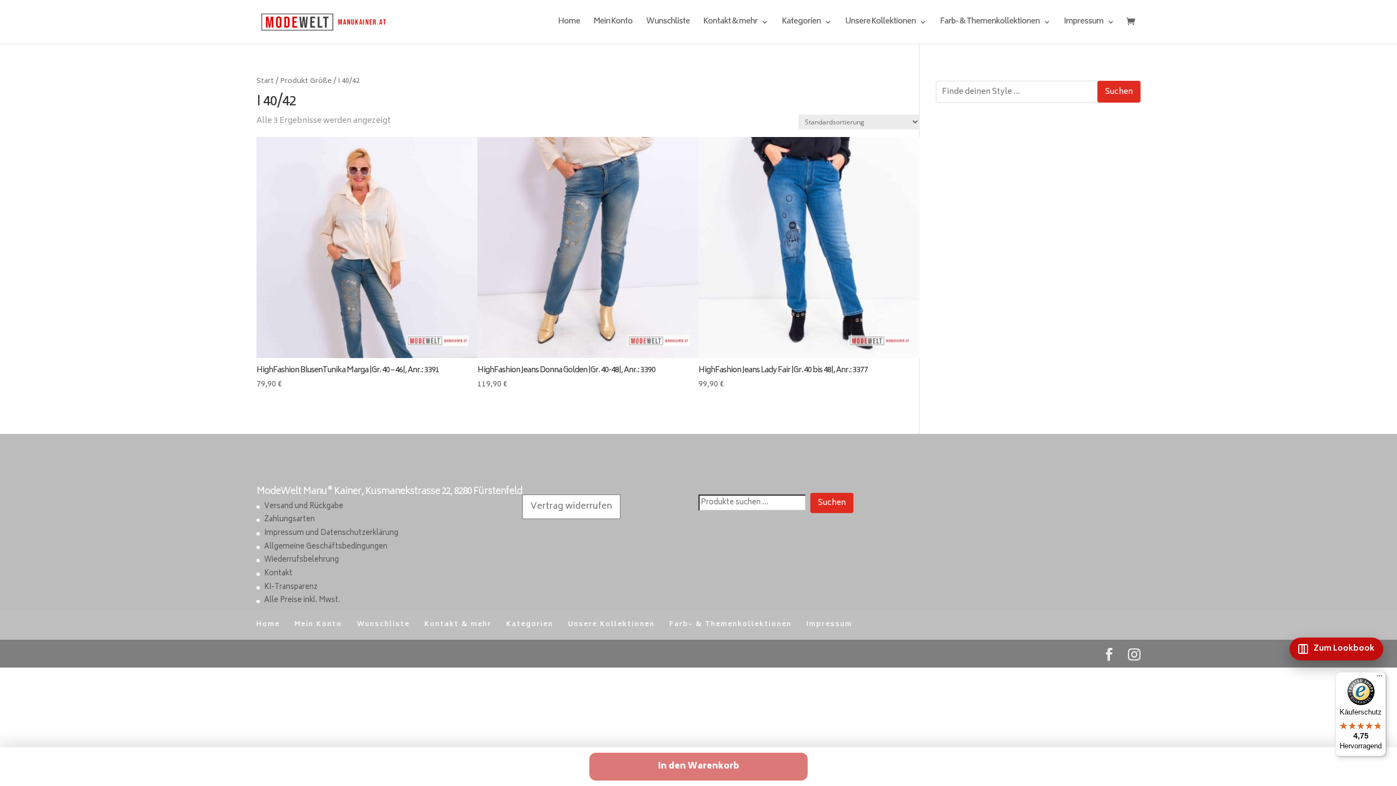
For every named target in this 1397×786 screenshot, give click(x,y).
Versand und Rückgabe (303, 507)
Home (569, 23)
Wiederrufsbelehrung (301, 560)
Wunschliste (668, 23)
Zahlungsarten (289, 520)
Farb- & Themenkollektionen (990, 23)
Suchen (1119, 92)
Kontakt (278, 574)
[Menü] (1379, 678)
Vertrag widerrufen (571, 506)
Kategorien (801, 23)
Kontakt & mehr (730, 23)
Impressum (1083, 23)
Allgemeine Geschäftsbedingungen (325, 547)
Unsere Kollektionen (880, 23)
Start (265, 81)
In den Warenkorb (698, 766)
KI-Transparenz (291, 587)
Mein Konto (613, 23)
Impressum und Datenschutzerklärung (331, 533)
